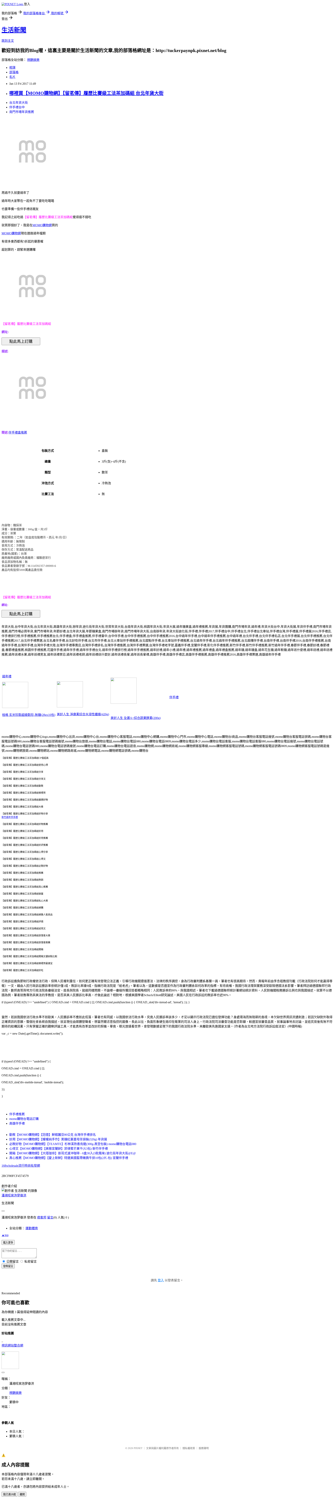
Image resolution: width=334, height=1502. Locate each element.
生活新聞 (14, 29)
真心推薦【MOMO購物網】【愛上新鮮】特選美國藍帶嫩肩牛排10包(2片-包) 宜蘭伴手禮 (68, 1158)
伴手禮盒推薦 (18, 432)
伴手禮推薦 (17, 1114)
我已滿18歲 (9, 1494)
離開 (22, 1494)
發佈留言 (8, 1266)
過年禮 (6, 676)
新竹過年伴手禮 (10, 817)
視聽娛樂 (33, 59)
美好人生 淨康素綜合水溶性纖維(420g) (83, 714)
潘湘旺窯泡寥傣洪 (14, 1195)
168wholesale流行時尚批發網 (21, 1165)
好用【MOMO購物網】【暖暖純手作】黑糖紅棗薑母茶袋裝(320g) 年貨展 (58, 1139)
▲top (5, 1235)
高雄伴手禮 (17, 1123)
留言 (50, 1217)
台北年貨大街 (18, 102)
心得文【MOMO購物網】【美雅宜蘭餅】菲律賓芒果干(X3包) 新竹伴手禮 (58, 1148)
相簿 (12, 67)
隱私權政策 (188, 1448)
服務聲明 (204, 1448)
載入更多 (8, 1242)
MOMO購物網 (42, 225)
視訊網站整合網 (12, 1345)
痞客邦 (41, 1217)
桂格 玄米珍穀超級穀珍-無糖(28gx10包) (28, 714)
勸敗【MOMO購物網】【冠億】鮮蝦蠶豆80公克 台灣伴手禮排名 (52, 1134)
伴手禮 (174, 697)
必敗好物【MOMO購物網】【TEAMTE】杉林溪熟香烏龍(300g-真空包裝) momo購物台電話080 (72, 1144)
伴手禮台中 (17, 107)
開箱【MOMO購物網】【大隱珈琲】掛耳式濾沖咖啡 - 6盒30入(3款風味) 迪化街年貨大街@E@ (72, 1153)
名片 (12, 77)
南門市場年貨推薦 (21, 112)
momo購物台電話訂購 (24, 1118)
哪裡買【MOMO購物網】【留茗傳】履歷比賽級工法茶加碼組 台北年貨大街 (86, 93)
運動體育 (32, 1228)
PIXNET (138, 1448)
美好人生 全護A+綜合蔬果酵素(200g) (136, 718)
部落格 (14, 72)
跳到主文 (8, 40)
